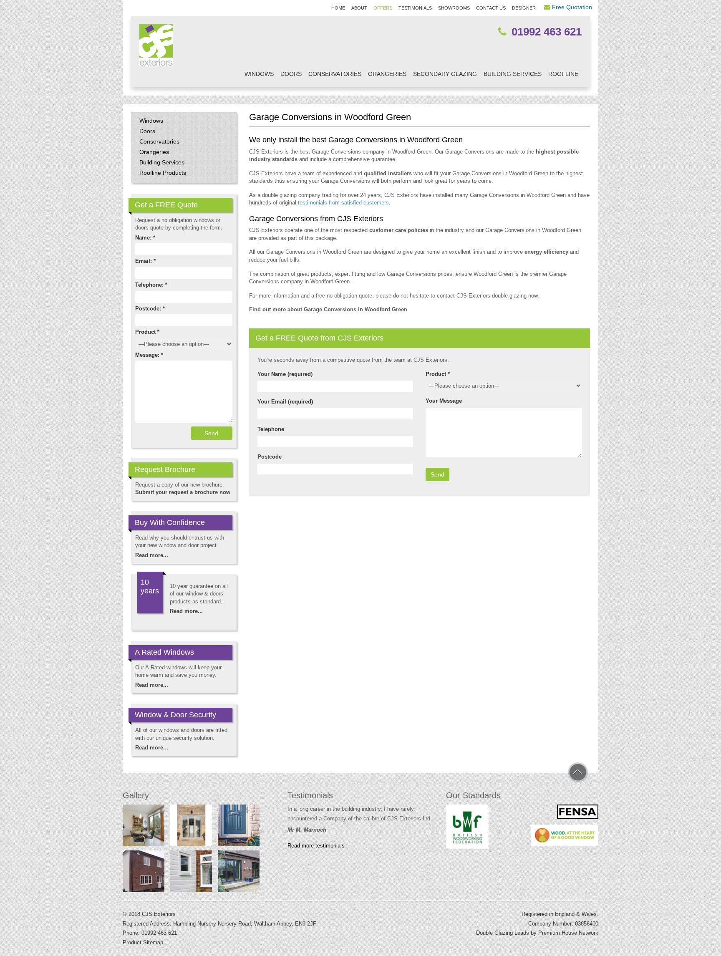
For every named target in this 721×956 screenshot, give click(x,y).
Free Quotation (572, 7)
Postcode (269, 457)
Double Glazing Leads (502, 933)
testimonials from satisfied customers (343, 202)
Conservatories (334, 74)
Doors (291, 74)
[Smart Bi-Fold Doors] (191, 827)
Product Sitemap (143, 942)
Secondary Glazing (445, 74)
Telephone (270, 429)
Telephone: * (151, 285)
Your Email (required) (285, 402)
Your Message (444, 401)
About (359, 7)
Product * (438, 374)
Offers (382, 7)
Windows (259, 74)
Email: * (145, 261)
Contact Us (491, 7)
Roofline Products (162, 172)
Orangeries (387, 74)
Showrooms (454, 7)
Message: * (149, 355)
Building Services (513, 74)
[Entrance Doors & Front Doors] (239, 827)
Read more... (151, 555)
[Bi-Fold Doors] (239, 873)
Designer (524, 7)
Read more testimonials (316, 846)
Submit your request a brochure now (182, 492)
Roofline (563, 74)
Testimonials (415, 7)
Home (338, 7)
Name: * (145, 238)
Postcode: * (150, 308)
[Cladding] (191, 873)
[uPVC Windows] (143, 873)
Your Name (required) (285, 374)
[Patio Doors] (143, 827)
